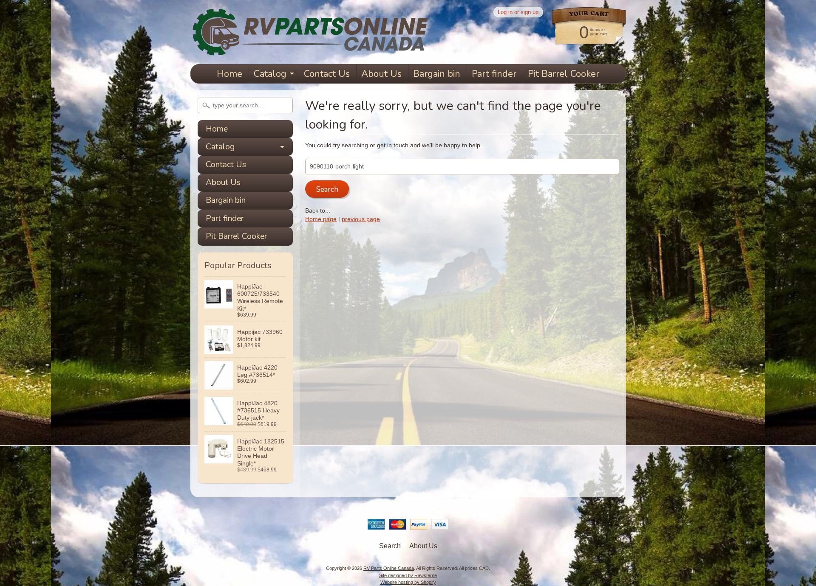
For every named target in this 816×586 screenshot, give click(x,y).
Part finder (494, 73)
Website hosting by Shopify (408, 582)
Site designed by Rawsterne (408, 575)
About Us (381, 73)
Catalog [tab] (220, 146)
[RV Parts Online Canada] (309, 52)
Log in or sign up (518, 12)
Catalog (270, 73)
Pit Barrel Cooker (563, 73)
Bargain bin (436, 73)
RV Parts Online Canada (388, 568)
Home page (321, 219)
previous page (361, 219)
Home (229, 73)
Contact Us (327, 73)
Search (390, 546)
